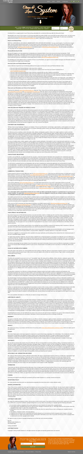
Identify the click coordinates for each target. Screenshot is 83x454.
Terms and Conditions (30, 451)
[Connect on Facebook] (71, 1)
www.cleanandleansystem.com (25, 47)
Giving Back (65, 1)
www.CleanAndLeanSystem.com (18, 71)
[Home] (8, 2)
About (48, 1)
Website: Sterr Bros (71, 451)
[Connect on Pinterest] (76, 1)
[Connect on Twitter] (74, 1)
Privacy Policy (38, 451)
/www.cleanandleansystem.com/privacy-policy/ (52, 327)
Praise (58, 1)
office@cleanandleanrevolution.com (27, 38)
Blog (53, 1)
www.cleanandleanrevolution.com (32, 91)
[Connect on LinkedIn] (78, 1)
